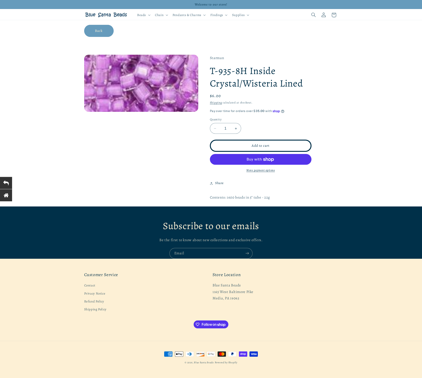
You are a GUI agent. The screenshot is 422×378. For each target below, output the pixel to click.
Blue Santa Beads (204, 362)
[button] (143, 15)
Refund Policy (94, 301)
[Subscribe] (247, 253)
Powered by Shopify (226, 362)
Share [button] (219, 183)
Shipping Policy (95, 309)
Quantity (216, 119)
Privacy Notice (95, 293)
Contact (89, 285)
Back (99, 30)
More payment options (260, 170)
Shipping (216, 103)
